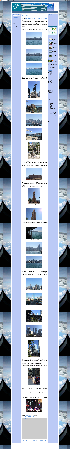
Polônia (50, 89)
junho (50, 106)
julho (50, 105)
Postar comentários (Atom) (27, 442)
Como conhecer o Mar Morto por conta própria (54, 51)
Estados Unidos (51, 78)
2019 (50, 96)
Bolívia (50, 72)
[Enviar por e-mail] (33, 415)
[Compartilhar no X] (35, 415)
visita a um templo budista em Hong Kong (30, 18)
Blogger (38, 446)
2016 (50, 99)
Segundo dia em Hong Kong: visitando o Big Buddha (53, 108)
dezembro (51, 100)
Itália (49, 84)
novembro (51, 101)
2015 (50, 121)
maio (50, 107)
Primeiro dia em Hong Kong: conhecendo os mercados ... (53, 113)
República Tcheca (51, 90)
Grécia (50, 80)
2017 (50, 98)
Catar (49, 74)
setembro (51, 103)
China (27, 416)
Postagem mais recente (26, 440)
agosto (51, 104)
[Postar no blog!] (34, 415)
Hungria (50, 82)
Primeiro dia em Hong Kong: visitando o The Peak (53, 110)
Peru (49, 88)
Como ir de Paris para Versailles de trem (54, 43)
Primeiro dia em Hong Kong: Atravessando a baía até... (53, 112)
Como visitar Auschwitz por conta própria (54, 47)
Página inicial (34, 440)
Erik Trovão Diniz (55, 60)
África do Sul (50, 91)
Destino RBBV (30, 416)
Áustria (50, 92)
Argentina (50, 71)
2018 (50, 97)
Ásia (25, 416)
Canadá (50, 73)
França (50, 79)
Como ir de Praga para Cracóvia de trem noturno (54, 55)
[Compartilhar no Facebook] (35, 415)
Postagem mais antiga (43, 440)
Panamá (50, 87)
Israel (49, 83)
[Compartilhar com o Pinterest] (36, 415)
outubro (51, 102)
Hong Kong (33, 416)
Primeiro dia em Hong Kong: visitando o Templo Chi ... (53, 115)
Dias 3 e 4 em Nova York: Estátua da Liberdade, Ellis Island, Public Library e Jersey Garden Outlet (54, 40)
